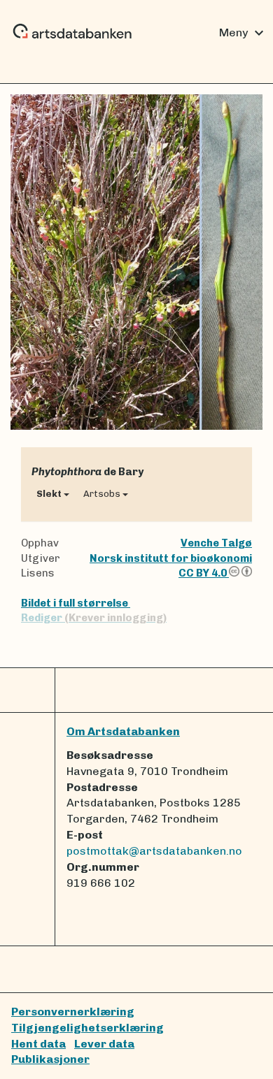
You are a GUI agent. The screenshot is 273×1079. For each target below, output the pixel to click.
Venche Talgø (216, 543)
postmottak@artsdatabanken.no (154, 850)
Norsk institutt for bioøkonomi (171, 558)
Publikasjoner (50, 1059)
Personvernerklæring (72, 1011)
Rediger (94, 617)
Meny (243, 32)
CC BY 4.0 (203, 573)
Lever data (104, 1043)
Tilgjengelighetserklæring (87, 1027)
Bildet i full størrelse (75, 603)
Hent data (38, 1043)
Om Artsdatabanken (123, 731)
